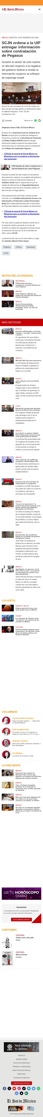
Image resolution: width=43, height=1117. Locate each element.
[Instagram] (19, 1088)
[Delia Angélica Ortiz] (6, 731)
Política (19, 247)
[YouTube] (14, 1088)
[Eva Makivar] (6, 754)
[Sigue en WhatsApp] (35, 120)
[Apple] (21, 1093)
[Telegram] (29, 1088)
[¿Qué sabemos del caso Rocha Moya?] (8, 389)
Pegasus (7, 247)
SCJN (6, 253)
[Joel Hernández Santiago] (6, 720)
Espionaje (31, 247)
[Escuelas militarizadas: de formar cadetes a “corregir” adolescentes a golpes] (8, 341)
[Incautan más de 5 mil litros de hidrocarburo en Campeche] (8, 488)
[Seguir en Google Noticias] (39, 120)
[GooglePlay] (26, 1093)
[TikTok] (24, 1088)
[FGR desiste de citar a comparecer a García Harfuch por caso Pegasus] (8, 284)
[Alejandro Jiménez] (6, 743)
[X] (9, 1088)
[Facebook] (4, 1088)
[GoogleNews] (16, 1093)
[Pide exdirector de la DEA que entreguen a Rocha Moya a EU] (8, 466)
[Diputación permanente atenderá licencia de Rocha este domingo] (8, 416)
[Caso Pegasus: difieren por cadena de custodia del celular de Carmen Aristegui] (8, 294)
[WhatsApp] (38, 1088)
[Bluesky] (33, 1088)
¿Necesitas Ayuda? (21, 1083)
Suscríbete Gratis (21, 919)
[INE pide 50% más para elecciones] (8, 366)
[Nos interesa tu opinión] (21, 1047)
